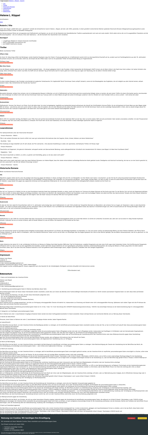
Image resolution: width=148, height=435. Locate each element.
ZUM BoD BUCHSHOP (6, 62)
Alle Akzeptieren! (142, 418)
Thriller (5, 5)
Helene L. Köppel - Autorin (16, 1)
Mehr (1, 22)
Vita (4, 3)
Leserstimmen (7, 8)
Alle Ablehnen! (131, 418)
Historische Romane (9, 7)
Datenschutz (6, 11)
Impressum (6, 10)
